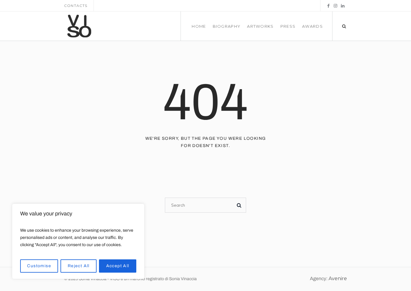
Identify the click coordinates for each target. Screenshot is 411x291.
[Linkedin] (342, 5)
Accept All (117, 266)
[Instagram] (335, 5)
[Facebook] (328, 5)
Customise (39, 266)
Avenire (338, 278)
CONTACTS (76, 5)
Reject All (79, 266)
